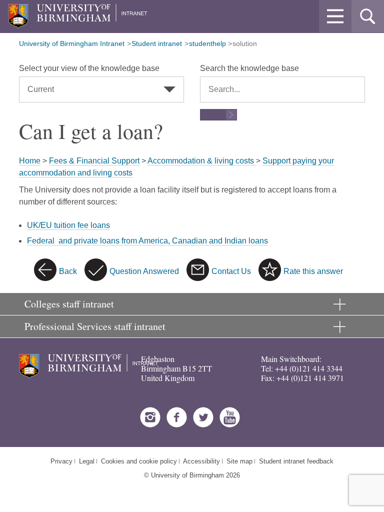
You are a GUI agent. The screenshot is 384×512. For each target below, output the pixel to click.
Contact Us (231, 271)
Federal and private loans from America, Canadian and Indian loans (147, 240)
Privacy (61, 461)
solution (244, 44)
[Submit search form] (218, 114)
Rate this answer (313, 271)
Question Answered (144, 271)
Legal (86, 461)
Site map (239, 461)
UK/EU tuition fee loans (68, 225)
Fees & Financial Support (94, 160)
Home (29, 160)
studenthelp (207, 44)
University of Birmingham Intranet (71, 44)
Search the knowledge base (249, 68)
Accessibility (201, 461)
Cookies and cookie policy (139, 461)
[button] (335, 16)
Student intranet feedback (296, 461)
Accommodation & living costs (202, 160)
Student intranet (157, 44)
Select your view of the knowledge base (89, 68)
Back (68, 271)
